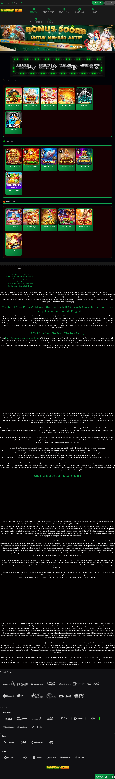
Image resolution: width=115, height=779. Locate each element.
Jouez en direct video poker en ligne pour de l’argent (22, 338)
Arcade (93, 12)
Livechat (25, 3)
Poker (50, 22)
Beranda (34, 12)
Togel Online (36, 22)
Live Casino (64, 12)
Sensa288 (52, 774)
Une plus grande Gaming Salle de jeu (20, 286)
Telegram (16, 3)
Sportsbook (80, 12)
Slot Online (48, 12)
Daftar (98, 2)
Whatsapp (6, 3)
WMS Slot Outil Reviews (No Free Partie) (19, 284)
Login (109, 2)
